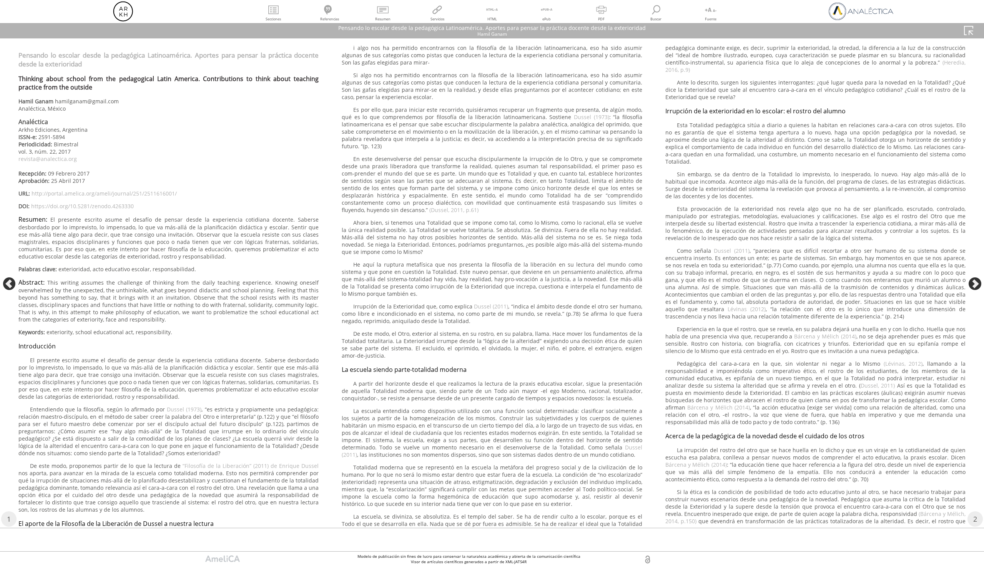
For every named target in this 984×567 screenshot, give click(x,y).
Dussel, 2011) (878, 385)
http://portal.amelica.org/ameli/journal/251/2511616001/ (104, 193)
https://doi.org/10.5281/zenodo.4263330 (82, 206)
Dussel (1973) (184, 409)
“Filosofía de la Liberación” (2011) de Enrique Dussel (251, 465)
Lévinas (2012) (747, 309)
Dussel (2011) (491, 306)
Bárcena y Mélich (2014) (825, 336)
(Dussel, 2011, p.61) (454, 210)
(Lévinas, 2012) (903, 363)
